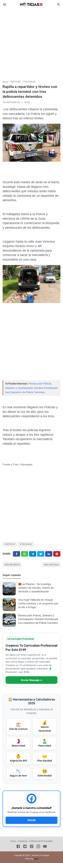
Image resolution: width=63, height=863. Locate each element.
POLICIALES (27, 544)
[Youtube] (45, 847)
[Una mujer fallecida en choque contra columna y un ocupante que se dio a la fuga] (9, 604)
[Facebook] (16, 554)
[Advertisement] (31, 43)
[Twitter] (24, 554)
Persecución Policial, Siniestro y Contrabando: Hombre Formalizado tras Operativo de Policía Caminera (31, 388)
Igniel (36, 859)
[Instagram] (38, 847)
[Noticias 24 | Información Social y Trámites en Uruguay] (31, 4)
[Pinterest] (56, 554)
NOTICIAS (10, 544)
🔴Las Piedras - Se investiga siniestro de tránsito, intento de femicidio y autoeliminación (36, 587)
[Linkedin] (48, 554)
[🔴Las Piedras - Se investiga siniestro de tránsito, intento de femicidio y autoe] (9, 588)
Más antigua (51, 564)
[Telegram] (32, 554)
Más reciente (12, 564)
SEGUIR (31, 820)
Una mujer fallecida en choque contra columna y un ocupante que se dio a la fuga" (38, 603)
